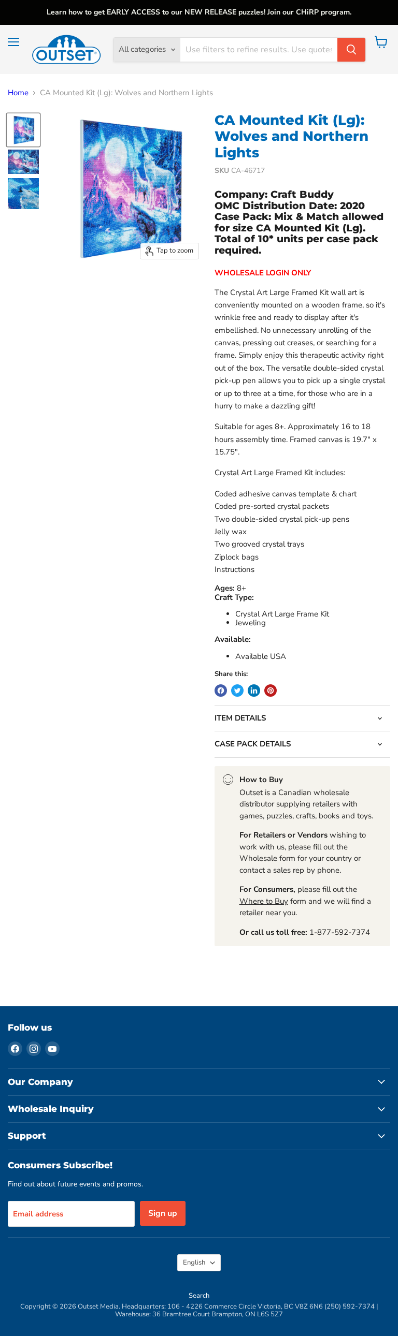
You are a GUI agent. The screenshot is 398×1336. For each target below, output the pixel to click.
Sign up (162, 1213)
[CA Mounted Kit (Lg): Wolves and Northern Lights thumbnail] (23, 129)
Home (18, 93)
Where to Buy (263, 901)
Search (199, 1295)
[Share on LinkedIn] (254, 690)
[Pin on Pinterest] (270, 690)
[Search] (351, 50)
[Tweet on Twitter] (237, 690)
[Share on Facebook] (221, 690)
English (194, 1262)
